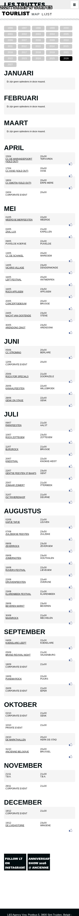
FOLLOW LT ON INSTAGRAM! (15, 863)
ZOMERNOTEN (13, 558)
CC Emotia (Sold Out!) (18, 183)
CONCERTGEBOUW (16, 303)
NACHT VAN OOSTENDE (18, 315)
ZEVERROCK (12, 546)
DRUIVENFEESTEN (16, 582)
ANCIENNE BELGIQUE (17, 751)
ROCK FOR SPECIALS (17, 376)
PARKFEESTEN (13, 425)
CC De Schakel (15, 255)
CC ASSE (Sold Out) (17, 171)
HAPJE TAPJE (13, 522)
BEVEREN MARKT (15, 606)
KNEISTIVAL (12, 461)
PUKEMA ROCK (14, 679)
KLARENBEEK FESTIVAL (18, 594)
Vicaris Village (15, 267)
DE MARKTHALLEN (16, 739)
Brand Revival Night (18, 655)
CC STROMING (13, 352)
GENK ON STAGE (14, 400)
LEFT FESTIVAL (13, 279)
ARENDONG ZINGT (15, 327)
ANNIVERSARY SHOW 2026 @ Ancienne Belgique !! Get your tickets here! (38, 871)
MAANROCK (12, 618)
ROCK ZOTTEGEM (15, 437)
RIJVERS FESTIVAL (16, 570)
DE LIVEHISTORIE (15, 825)
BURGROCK (12, 449)
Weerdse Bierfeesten (19, 219)
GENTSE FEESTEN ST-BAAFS (21, 473)
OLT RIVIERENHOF (15, 497)
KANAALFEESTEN (15, 388)
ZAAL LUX (11, 231)
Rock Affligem (14, 291)
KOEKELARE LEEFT (16, 643)
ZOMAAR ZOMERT (15, 485)
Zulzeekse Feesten (17, 534)
